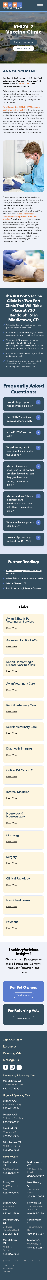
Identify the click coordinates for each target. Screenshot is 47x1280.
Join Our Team (12, 1040)
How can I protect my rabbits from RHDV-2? (19, 539)
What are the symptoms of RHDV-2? (20, 524)
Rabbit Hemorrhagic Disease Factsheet (24, 588)
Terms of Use (8, 1269)
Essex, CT (8, 1182)
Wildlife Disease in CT (16, 583)
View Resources (23, 995)
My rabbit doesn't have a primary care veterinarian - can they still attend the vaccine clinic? (20, 503)
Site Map (6, 1272)
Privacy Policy (8, 1265)
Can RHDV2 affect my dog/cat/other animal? (19, 419)
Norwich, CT (34, 1202)
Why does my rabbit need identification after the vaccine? (20, 451)
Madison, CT (10, 1114)
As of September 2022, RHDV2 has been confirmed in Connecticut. (21, 108)
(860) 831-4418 (25, 83)
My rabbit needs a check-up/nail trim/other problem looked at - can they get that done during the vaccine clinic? (20, 475)
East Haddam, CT (11, 1163)
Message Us (11, 1060)
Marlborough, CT (11, 1221)
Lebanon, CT (10, 1100)
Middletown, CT (12, 1081)
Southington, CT (34, 1221)
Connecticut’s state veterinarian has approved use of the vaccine (19, 216)
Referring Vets (12, 1053)
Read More (11, 628)
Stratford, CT (10, 1128)
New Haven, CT (34, 1184)
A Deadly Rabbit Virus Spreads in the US (24, 578)
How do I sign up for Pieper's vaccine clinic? (20, 403)
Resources (9, 1046)
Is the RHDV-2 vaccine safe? (19, 434)
